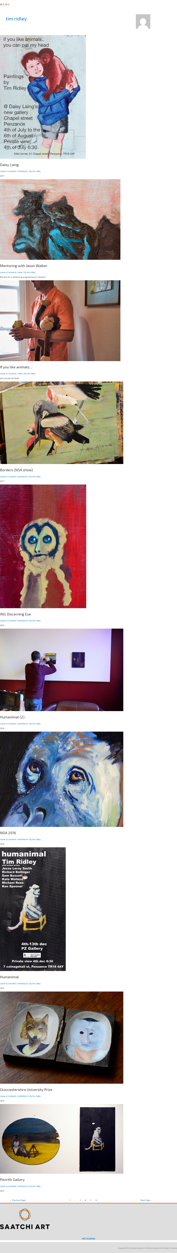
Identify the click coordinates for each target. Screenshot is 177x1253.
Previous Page (18, 1200)
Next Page (147, 1200)
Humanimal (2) (12, 717)
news (20, 272)
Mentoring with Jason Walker (24, 265)
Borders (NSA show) (16, 470)
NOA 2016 (8, 833)
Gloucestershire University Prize (26, 1089)
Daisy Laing (9, 164)
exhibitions (23, 171)
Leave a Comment (8, 171)
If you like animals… (16, 367)
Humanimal (9, 977)
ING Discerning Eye (15, 614)
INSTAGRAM (88, 1238)
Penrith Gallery (12, 1179)
